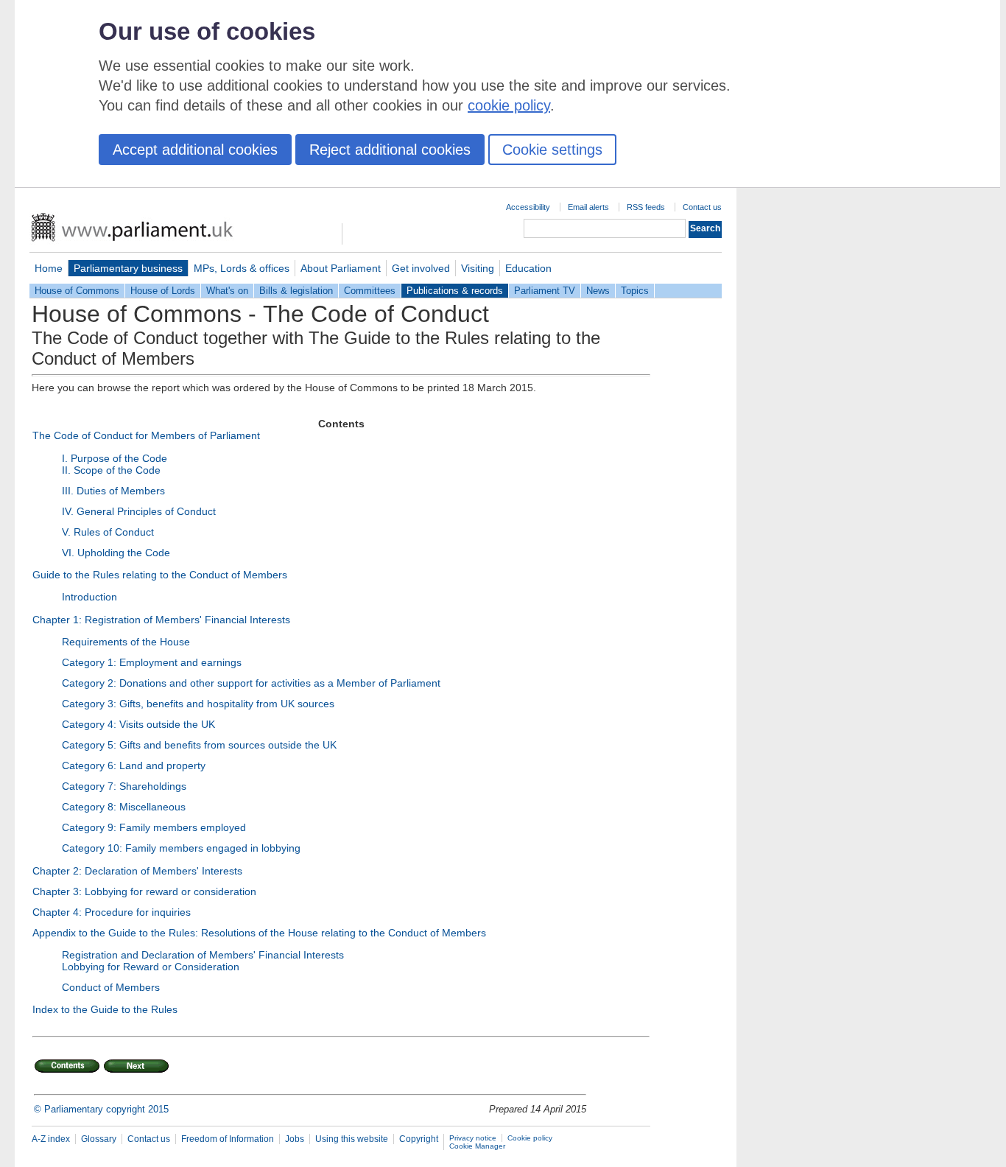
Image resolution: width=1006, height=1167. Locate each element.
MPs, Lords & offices (241, 268)
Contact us (702, 207)
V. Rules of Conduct (108, 532)
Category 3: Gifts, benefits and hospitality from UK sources (198, 703)
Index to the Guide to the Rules (104, 1009)
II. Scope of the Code (111, 470)
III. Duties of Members (113, 491)
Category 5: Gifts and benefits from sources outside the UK (199, 745)
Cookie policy (529, 1138)
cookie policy (509, 105)
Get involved (421, 268)
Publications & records (455, 290)
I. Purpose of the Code (114, 458)
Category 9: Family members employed (154, 827)
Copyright (418, 1139)
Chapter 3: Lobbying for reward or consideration (144, 891)
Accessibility (528, 207)
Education (528, 268)
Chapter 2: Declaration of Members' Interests (137, 871)
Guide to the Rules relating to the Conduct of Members (159, 575)
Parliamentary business (128, 268)
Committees (369, 290)
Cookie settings (552, 149)
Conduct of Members (111, 987)
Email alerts (588, 207)
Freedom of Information (227, 1139)
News (598, 290)
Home (49, 268)
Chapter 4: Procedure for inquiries (111, 912)
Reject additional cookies (390, 149)
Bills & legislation (296, 290)
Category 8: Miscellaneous (124, 807)
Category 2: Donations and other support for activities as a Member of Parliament (251, 683)
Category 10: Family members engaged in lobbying (181, 848)
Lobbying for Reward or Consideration (150, 966)
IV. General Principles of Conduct (139, 511)
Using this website (351, 1139)
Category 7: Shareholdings (124, 786)
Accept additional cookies (195, 149)
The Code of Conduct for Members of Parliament (146, 435)
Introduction (89, 597)
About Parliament (340, 268)
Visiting (477, 268)
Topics (635, 290)
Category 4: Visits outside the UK (138, 724)
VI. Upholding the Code (116, 552)
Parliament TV (544, 290)
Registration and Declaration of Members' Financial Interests (203, 955)
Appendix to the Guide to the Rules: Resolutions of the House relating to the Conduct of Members (259, 933)
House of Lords (162, 290)
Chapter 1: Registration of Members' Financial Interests (161, 619)
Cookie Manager (477, 1146)
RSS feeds (646, 207)
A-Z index (51, 1139)
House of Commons (77, 290)
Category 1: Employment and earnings (152, 662)
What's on (227, 290)
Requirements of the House (126, 642)
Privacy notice (472, 1138)
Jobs (294, 1139)
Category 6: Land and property (133, 765)
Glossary (98, 1139)
